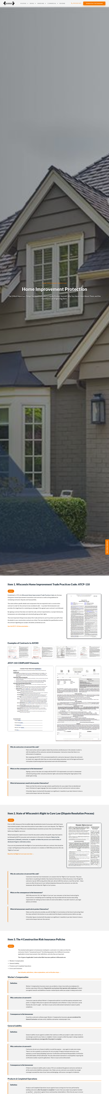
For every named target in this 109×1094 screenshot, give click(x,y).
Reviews (62, 3)
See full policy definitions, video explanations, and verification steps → (39, 972)
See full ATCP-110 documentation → (19, 626)
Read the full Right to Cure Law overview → (21, 854)
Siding (32, 3)
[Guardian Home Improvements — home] (9, 3)
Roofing (23, 3)
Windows (40, 3)
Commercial (51, 3)
